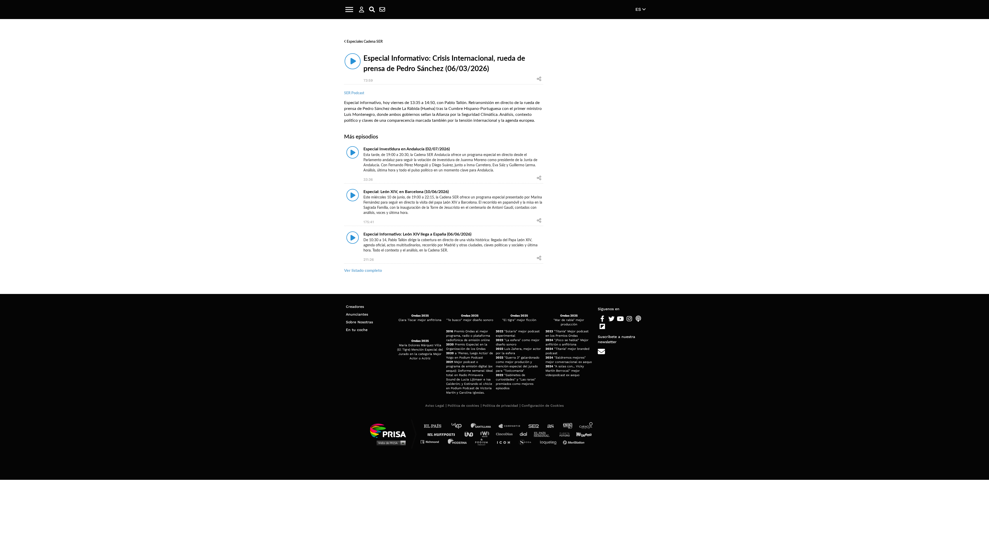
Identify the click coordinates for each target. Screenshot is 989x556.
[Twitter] (611, 319)
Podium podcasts (483, 441)
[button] (349, 9)
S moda (526, 441)
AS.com (550, 426)
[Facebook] (602, 319)
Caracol (586, 426)
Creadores (355, 307)
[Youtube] (620, 319)
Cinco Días (505, 434)
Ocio (24, 111)
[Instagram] (10, 134)
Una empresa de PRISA (389, 430)
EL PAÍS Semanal (544, 434)
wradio (485, 434)
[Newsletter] (382, 9)
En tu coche (357, 330)
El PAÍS (435, 426)
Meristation (574, 441)
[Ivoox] (45, 134)
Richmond (432, 441)
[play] (352, 195)
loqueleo (549, 441)
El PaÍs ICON (505, 441)
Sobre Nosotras (359, 322)
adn (567, 426)
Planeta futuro (563, 434)
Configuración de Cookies (543, 405)
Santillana (484, 426)
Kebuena (581, 434)
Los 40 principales (460, 426)
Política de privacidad (500, 405)
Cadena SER (534, 426)
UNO (471, 434)
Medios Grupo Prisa (389, 443)
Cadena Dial (525, 434)
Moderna (457, 441)
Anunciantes (357, 314)
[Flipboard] (34, 134)
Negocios (39, 111)
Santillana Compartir (512, 426)
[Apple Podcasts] (22, 134)
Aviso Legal (434, 405)
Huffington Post (442, 434)
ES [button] (638, 9)
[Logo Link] (494, 9)
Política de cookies (463, 405)
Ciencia (10, 111)
